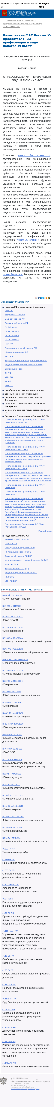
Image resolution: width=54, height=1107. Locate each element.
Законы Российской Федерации (21, 394)
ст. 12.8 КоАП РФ (10, 931)
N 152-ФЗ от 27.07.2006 (12, 795)
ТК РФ (8, 373)
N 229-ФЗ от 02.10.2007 (13, 817)
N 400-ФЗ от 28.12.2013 (12, 595)
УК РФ (8, 381)
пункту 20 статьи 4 (34, 155)
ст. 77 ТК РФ (8, 970)
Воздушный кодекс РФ (16, 323)
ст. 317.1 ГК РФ (8, 859)
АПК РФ (9, 310)
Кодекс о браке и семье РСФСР (21, 572)
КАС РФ (9, 356)
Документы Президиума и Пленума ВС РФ (27, 416)
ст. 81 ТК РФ (7, 899)
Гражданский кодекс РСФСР (19, 547)
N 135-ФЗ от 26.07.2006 (12, 724)
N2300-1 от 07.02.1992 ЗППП (15, 659)
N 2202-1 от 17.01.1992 (11, 774)
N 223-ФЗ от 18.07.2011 (12, 759)
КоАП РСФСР (11, 564)
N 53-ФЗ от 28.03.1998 (12, 827)
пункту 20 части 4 (13, 274)
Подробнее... (45, 531)
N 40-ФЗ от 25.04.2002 (12, 617)
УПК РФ (9, 385)
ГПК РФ (9, 344)
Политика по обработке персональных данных (25, 1089)
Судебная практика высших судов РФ (24, 390)
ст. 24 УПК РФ (8, 1009)
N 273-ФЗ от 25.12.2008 (12, 670)
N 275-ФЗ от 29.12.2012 (12, 649)
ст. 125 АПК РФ (9, 1063)
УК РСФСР (10, 577)
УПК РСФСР (11, 581)
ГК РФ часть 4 (12, 339)
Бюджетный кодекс (15, 314)
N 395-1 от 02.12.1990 (11, 838)
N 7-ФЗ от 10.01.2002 (11, 692)
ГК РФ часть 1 (11, 327)
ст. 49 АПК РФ (8, 1041)
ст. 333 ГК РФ (8, 849)
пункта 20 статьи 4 (28, 240)
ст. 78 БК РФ (8, 913)
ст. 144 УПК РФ (9, 984)
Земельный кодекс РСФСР (18, 556)
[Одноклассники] (45, 297)
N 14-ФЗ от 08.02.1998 (12, 749)
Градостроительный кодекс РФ (21, 348)
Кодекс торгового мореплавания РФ (23, 364)
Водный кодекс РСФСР (17, 539)
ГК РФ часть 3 (12, 335)
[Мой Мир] (49, 297)
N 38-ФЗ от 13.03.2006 (12, 681)
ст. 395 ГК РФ (8, 870)
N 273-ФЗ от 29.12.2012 (12, 627)
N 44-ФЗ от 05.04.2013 (12, 806)
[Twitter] (42, 297)
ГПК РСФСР (11, 543)
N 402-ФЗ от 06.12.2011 (12, 713)
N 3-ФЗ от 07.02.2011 (11, 702)
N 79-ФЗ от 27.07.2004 (12, 638)
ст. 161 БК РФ (8, 956)
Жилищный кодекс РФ (16, 352)
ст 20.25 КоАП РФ (10, 884)
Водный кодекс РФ (15, 319)
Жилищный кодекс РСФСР (18, 552)
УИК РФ (9, 377)
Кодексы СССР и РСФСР (17, 536)
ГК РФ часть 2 (12, 331)
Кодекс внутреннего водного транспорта (26, 360)
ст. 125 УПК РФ (9, 999)
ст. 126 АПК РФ (9, 1027)
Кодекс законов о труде (17, 568)
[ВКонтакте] (39, 297)
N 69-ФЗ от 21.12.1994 (11, 606)
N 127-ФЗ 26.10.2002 (11, 784)
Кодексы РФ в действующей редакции (25, 307)
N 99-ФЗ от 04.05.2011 (12, 734)
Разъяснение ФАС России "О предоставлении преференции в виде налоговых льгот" (22, 23)
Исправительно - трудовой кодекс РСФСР (26, 560)
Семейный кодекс (14, 369)
